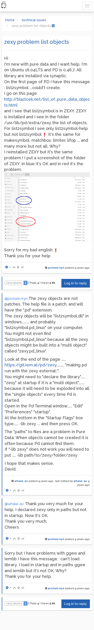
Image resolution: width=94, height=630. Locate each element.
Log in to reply (75, 283)
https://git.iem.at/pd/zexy (31, 365)
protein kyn (56, 267)
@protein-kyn (16, 298)
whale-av (21, 481)
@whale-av (14, 504)
